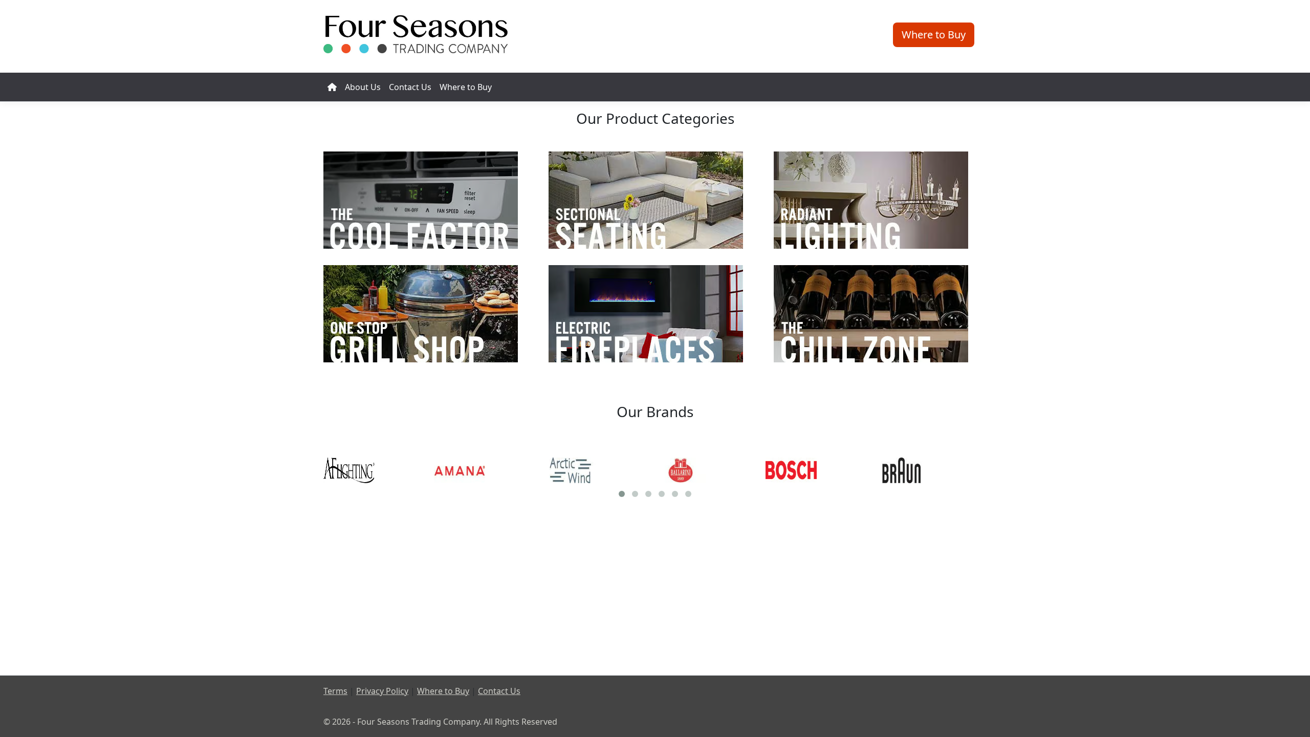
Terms (335, 691)
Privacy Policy (382, 691)
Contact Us (410, 87)
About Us (363, 87)
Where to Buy (466, 87)
